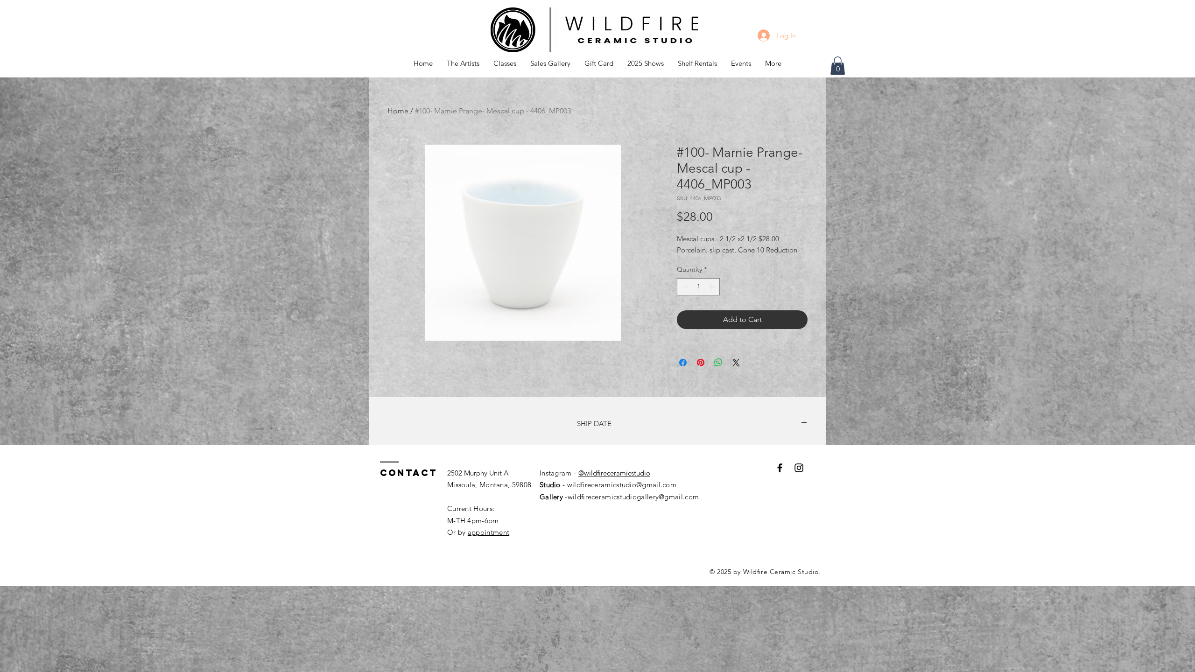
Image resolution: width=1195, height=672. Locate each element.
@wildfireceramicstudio (614, 473)
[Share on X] (736, 362)
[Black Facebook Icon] (780, 468)
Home (397, 110)
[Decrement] (684, 287)
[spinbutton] (698, 287)
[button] (504, 63)
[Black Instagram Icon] (799, 468)
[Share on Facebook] (683, 362)
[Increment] (712, 287)
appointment (488, 532)
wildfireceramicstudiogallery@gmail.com (633, 496)
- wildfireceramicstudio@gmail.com (618, 484)
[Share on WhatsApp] (718, 362)
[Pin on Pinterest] (700, 362)
